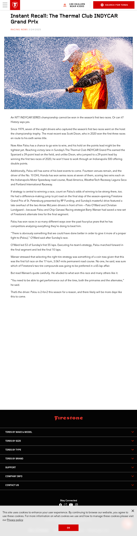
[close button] (132, 510)
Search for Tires (116, 5)
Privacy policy (15, 520)
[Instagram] (76, 505)
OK (68, 528)
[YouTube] (71, 505)
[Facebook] (60, 505)
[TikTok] (65, 505)
